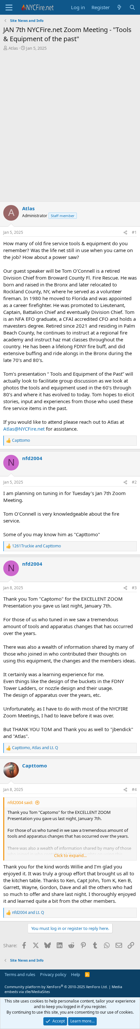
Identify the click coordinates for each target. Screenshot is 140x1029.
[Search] (132, 7)
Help (75, 974)
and (36, 546)
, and (35, 747)
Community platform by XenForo (56, 986)
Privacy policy (53, 974)
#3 (134, 588)
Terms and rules (20, 974)
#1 (134, 232)
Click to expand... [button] (70, 855)
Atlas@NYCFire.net (24, 428)
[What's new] (119, 7)
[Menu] (9, 7)
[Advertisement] (70, 128)
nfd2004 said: (20, 802)
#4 (134, 789)
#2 (134, 482)
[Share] (125, 232)
